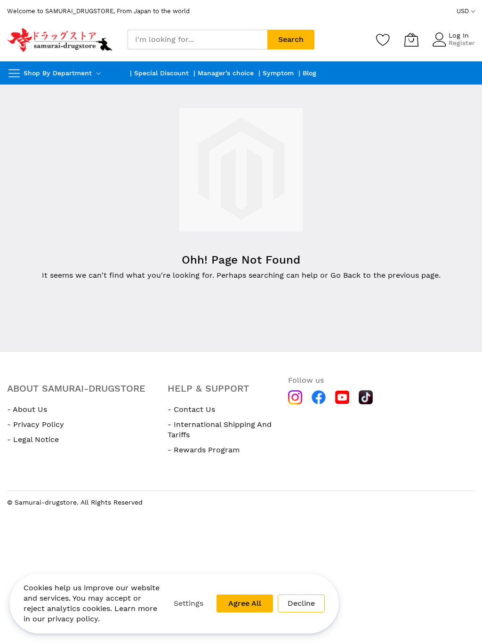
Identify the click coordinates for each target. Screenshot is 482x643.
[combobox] (197, 39)
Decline (301, 603)
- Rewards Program (204, 449)
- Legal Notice (33, 439)
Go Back (345, 275)
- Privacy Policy (35, 424)
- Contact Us (191, 409)
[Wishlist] (383, 39)
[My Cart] (411, 39)
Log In (459, 35)
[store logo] (60, 39)
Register (462, 43)
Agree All (244, 603)
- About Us (27, 409)
